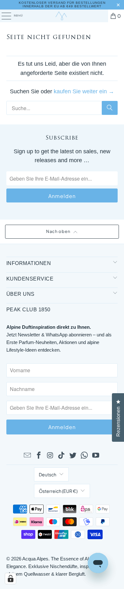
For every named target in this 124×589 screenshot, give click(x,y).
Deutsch (47, 474)
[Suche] (110, 108)
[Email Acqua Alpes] (27, 456)
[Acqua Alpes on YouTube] (95, 456)
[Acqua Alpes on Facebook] (39, 456)
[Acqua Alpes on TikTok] (61, 456)
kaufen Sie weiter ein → (84, 91)
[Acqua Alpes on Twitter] (73, 456)
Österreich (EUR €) (58, 491)
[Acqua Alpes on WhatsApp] (84, 456)
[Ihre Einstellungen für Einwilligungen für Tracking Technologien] (10, 578)
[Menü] (3, 16)
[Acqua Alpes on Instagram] (50, 456)
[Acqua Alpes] (62, 16)
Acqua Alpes (35, 558)
